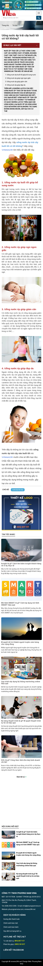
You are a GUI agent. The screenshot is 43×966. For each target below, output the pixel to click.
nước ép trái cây (17, 490)
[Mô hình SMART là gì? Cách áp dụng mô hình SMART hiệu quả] (21, 589)
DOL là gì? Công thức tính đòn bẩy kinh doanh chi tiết (20, 761)
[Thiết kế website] (21, 5)
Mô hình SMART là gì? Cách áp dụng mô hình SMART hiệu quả (20, 604)
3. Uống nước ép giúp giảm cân (16, 81)
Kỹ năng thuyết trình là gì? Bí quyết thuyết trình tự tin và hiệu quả (21, 722)
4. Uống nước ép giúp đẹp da (15, 85)
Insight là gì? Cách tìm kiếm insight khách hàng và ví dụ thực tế (21, 564)
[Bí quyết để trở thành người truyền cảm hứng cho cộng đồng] (21, 628)
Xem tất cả (21, 777)
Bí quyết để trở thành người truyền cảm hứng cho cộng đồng (20, 643)
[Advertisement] (21, 802)
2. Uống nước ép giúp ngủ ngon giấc (18, 78)
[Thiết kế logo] (21, 512)
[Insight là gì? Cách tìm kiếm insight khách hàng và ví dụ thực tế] (21, 550)
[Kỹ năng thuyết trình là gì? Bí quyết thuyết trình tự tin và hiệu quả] (21, 707)
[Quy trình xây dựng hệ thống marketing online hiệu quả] (21, 668)
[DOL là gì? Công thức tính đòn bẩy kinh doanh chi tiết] (21, 746)
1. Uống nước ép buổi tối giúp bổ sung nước (20, 75)
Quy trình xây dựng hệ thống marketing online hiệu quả (20, 682)
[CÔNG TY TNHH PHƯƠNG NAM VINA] (10, 13)
